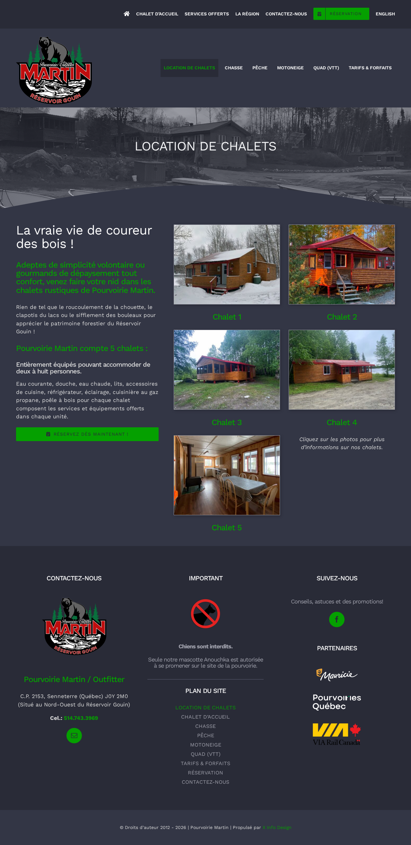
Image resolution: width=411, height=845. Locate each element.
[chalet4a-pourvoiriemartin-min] (342, 332)
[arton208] (205, 600)
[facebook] (337, 619)
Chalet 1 (227, 316)
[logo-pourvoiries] (337, 697)
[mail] (74, 735)
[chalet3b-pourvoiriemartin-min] (227, 332)
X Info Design (277, 827)
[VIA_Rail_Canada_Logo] (337, 726)
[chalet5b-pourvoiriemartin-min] (227, 438)
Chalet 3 (227, 422)
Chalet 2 (342, 316)
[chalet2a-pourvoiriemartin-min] (342, 227)
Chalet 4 (342, 422)
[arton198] (337, 670)
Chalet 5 (227, 527)
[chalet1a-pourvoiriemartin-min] (227, 227)
